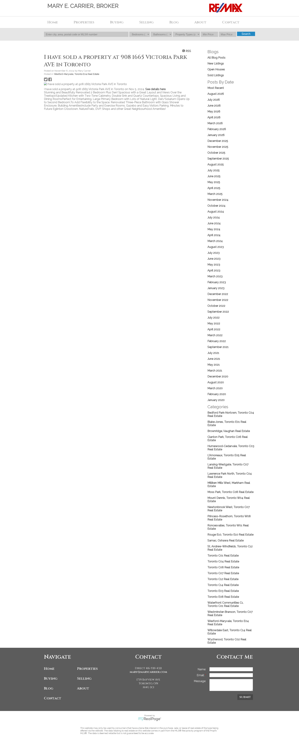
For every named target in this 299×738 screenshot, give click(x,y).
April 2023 (213, 270)
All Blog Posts (216, 57)
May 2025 (213, 182)
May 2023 (213, 264)
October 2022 (216, 305)
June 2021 (213, 358)
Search (246, 33)
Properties (87, 668)
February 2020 (216, 394)
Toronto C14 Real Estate (223, 585)
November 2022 (217, 300)
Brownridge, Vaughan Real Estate (228, 431)
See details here (155, 89)
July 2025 (213, 170)
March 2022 (215, 335)
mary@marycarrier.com (148, 672)
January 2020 (216, 400)
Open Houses (216, 69)
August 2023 (215, 247)
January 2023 (215, 288)
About (83, 688)
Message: (200, 681)
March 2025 (215, 194)
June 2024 (214, 223)
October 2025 (216, 152)
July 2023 (213, 252)
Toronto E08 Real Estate (223, 596)
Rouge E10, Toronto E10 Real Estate (230, 534)
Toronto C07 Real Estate (223, 573)
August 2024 (215, 211)
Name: (202, 669)
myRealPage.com (149, 719)
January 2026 (216, 135)
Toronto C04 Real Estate (223, 561)
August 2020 (215, 382)
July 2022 (213, 317)
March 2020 (215, 388)
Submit (245, 697)
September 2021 (218, 347)
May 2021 (213, 364)
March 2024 (215, 241)
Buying (50, 678)
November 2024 (217, 199)
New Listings (215, 63)
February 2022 (216, 341)
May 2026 (213, 111)
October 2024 (216, 205)
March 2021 (214, 370)
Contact (230, 22)
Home (52, 22)
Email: (201, 675)
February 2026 (216, 129)
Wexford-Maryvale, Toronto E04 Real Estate (76, 74)
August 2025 (215, 164)
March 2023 (215, 276)
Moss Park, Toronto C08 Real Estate (230, 492)
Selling (84, 678)
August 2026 (215, 93)
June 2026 (214, 105)
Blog (174, 22)
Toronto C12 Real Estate (222, 579)
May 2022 (213, 323)
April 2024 (213, 235)
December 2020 (217, 376)
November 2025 (217, 146)
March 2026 (215, 123)
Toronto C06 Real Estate (223, 567)
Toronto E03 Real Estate (223, 591)
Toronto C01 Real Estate (223, 555)
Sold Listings (215, 75)
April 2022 (213, 329)
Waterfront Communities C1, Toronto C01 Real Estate (225, 604)
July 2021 (213, 353)
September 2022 (218, 311)
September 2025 (218, 158)
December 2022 (217, 294)
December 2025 (217, 141)
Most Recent (215, 88)
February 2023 (216, 282)
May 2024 (213, 229)
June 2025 (213, 176)
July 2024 (213, 217)
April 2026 (213, 117)
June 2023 (213, 258)
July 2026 (213, 99)
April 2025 (213, 188)
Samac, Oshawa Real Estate (225, 540)
